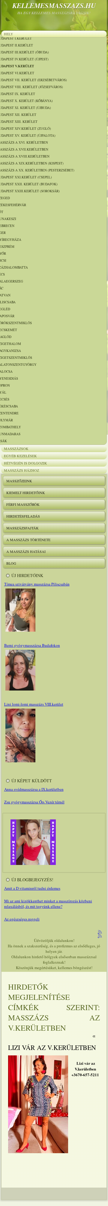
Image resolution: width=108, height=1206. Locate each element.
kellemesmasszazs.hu (54, 5)
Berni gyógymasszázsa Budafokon (32, 645)
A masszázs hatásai (26, 551)
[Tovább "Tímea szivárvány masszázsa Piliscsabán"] (19, 631)
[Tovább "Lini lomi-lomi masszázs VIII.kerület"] (19, 762)
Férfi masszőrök (23, 504)
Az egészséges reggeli (22, 919)
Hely (8, 33)
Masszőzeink (19, 480)
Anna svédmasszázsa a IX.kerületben (34, 789)
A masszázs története (28, 539)
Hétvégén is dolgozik (25, 463)
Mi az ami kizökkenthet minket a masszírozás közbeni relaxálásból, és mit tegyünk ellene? (48, 903)
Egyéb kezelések (20, 455)
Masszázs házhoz (21, 470)
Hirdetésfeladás (23, 516)
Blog (11, 563)
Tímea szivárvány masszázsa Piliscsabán (37, 584)
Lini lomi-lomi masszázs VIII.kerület (33, 704)
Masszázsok (16, 448)
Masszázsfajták (22, 527)
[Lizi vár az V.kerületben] (38, 1151)
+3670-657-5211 (85, 1074)
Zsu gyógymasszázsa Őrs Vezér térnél (34, 802)
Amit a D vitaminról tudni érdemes (32, 888)
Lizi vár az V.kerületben (52, 1047)
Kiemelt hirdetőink (25, 492)
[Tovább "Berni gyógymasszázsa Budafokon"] (19, 690)
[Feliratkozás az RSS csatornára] (100, 932)
